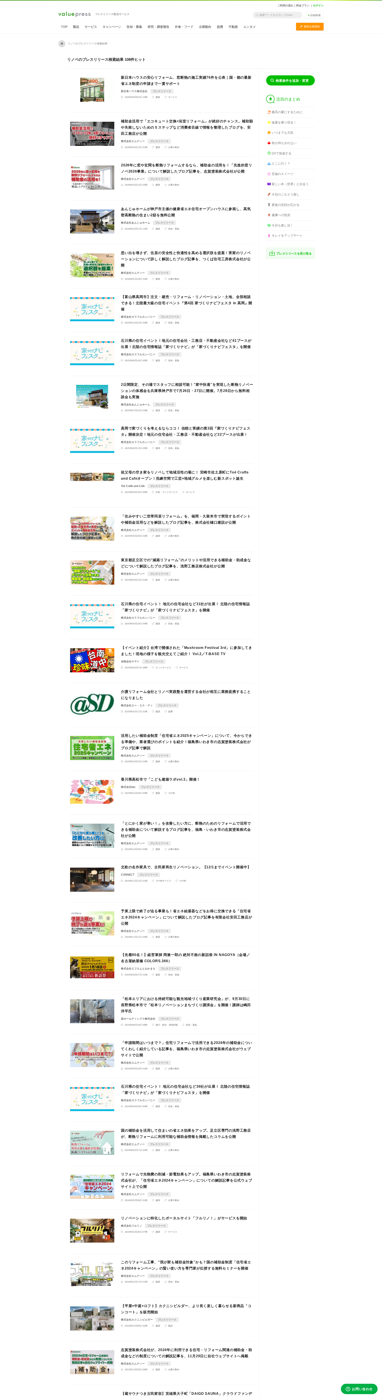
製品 (76, 27)
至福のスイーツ (282, 174)
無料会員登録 (310, 26)
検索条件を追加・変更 (292, 80)
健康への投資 (281, 215)
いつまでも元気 (282, 132)
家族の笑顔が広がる (286, 205)
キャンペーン (112, 27)
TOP (64, 27)
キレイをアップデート (287, 235)
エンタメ (249, 27)
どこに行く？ (281, 163)
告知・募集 (134, 27)
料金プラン (302, 5)
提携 (220, 27)
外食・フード (184, 27)
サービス (91, 27)
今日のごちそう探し (286, 194)
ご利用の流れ (285, 5)
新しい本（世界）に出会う (290, 184)
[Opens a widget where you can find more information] (359, 1389)
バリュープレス (74, 14)
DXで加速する (281, 153)
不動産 (233, 27)
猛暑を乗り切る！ (284, 122)
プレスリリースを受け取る (294, 253)
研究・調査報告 (158, 27)
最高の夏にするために (287, 112)
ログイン (318, 5)
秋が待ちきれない (284, 143)
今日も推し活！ (282, 225)
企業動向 (205, 27)
